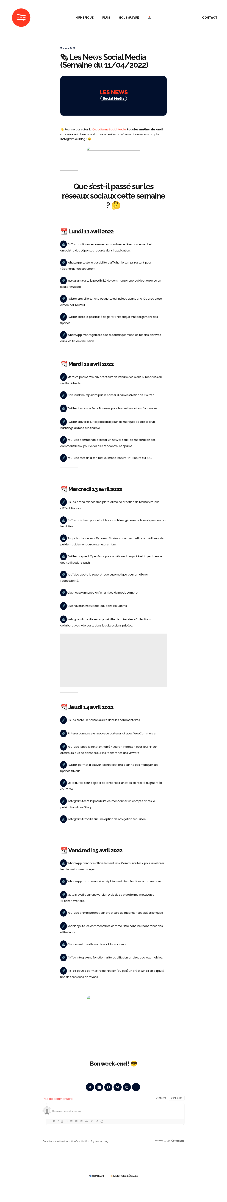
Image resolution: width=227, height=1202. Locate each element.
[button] (187, 17)
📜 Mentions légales (124, 1176)
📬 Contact (96, 1176)
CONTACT (209, 17)
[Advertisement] (113, 660)
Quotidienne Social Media (109, 129)
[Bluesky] (118, 1087)
